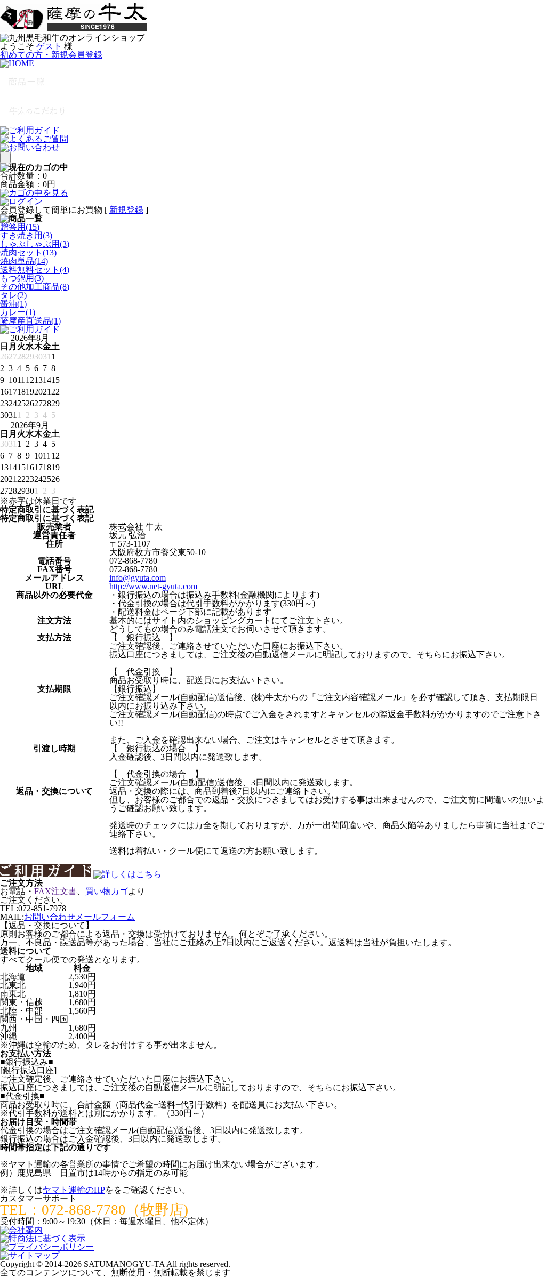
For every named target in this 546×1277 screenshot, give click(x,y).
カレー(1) (17, 312)
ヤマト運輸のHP (74, 1189)
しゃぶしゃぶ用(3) (34, 243)
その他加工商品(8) (34, 286)
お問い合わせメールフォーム (79, 916)
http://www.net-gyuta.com (153, 586)
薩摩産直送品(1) (30, 320)
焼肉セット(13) (28, 252)
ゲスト (49, 46)
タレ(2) (13, 295)
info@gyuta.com (137, 577)
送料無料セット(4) (34, 269)
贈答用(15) (19, 226)
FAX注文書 (55, 891)
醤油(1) (13, 303)
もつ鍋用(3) (22, 278)
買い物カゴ (106, 891)
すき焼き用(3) (26, 235)
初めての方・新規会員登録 (51, 54)
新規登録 (126, 209)
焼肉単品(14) (24, 261)
